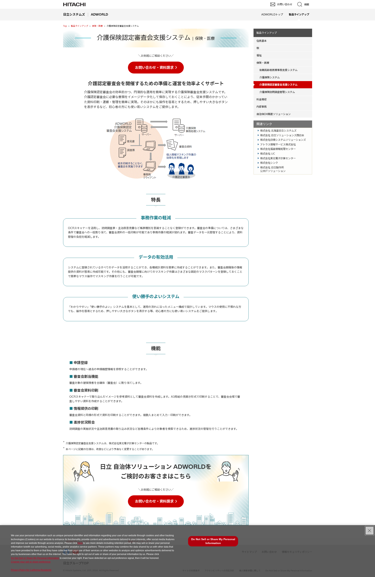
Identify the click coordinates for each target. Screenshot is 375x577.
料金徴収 (261, 99)
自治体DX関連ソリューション (273, 114)
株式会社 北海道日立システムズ (278, 130)
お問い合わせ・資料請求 (154, 67)
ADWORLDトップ (272, 14)
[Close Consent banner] (369, 530)
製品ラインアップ (79, 26)
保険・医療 (97, 26)
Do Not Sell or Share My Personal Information (35, 558)
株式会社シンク (269, 162)
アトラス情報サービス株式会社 (278, 144)
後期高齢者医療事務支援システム (278, 70)
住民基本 (261, 40)
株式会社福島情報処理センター (278, 148)
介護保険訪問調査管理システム (277, 92)
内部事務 (261, 106)
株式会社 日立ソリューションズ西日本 (282, 135)
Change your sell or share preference (31, 561)
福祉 (259, 55)
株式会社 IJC (267, 153)
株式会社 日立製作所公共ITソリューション (273, 169)
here (80, 543)
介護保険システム (269, 77)
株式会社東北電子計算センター (278, 158)
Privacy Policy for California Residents (31, 570)
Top (65, 26)
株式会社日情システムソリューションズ (283, 139)
